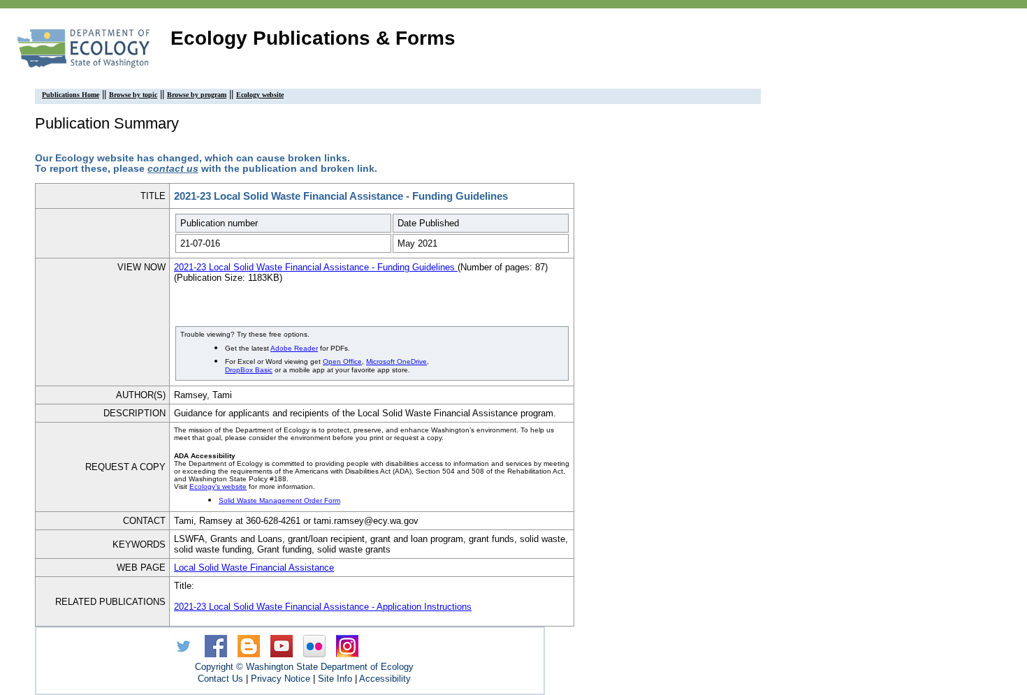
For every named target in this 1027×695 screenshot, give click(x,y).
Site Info (335, 678)
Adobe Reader (294, 348)
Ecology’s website (218, 486)
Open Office (342, 361)
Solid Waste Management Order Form (279, 500)
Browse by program (196, 94)
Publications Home (70, 94)
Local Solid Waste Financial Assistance (254, 567)
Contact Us (220, 678)
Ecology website (260, 94)
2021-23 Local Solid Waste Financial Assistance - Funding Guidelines (316, 267)
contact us (172, 168)
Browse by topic (133, 94)
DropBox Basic (248, 370)
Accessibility (385, 678)
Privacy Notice (280, 678)
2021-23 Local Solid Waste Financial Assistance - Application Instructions (323, 606)
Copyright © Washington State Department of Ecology (304, 666)
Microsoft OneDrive (396, 361)
